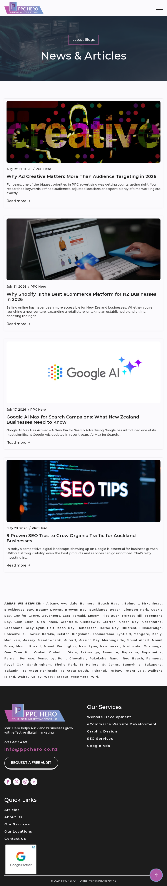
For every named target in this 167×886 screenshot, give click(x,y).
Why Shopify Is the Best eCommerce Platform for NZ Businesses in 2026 (81, 297)
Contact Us (15, 838)
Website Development (109, 717)
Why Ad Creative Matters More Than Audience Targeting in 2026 (81, 176)
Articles (12, 810)
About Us (13, 817)
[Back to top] (156, 875)
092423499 (16, 742)
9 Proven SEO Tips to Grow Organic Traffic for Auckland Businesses (71, 538)
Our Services (17, 824)
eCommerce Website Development (122, 724)
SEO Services (100, 738)
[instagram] (25, 781)
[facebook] (7, 781)
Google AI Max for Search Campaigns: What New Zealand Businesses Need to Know (73, 419)
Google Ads (98, 746)
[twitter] (16, 781)
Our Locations (18, 831)
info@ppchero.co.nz (31, 749)
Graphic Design (102, 731)
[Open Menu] (159, 8)
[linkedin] (33, 781)
